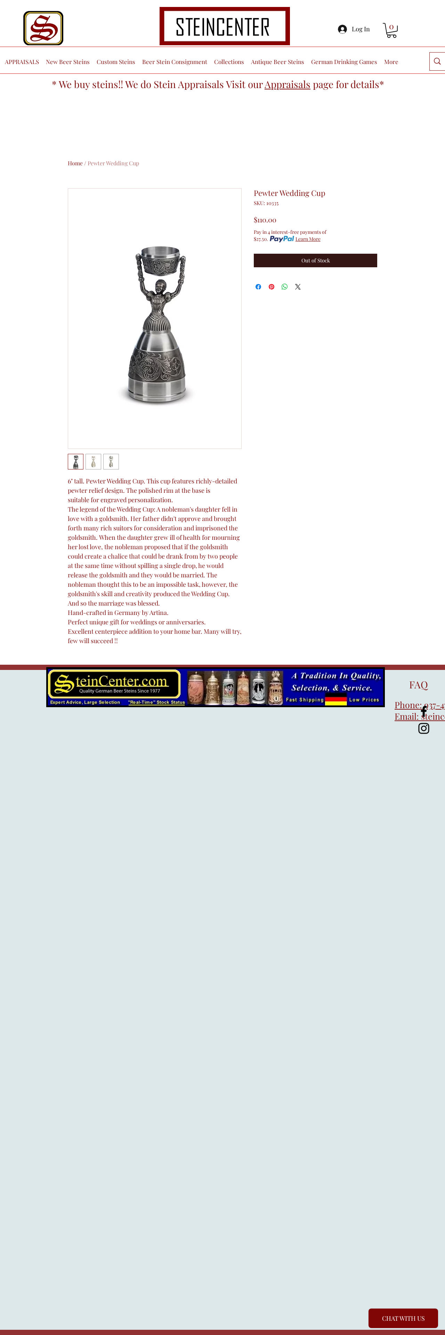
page (323, 84)
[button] (391, 30)
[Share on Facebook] (258, 287)
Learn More (308, 239)
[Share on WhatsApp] (285, 287)
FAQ (411, 684)
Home (75, 163)
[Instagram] (423, 728)
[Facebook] (423, 711)
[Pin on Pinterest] (271, 287)
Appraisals (287, 84)
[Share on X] (298, 287)
